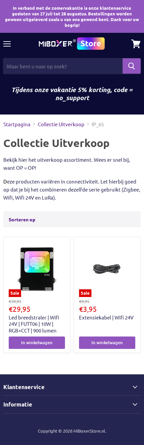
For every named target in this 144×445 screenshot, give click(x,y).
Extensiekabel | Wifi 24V (106, 317)
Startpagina (16, 124)
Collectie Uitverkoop (61, 124)
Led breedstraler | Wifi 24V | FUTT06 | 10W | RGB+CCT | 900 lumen (34, 323)
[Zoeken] (132, 66)
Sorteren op (22, 219)
